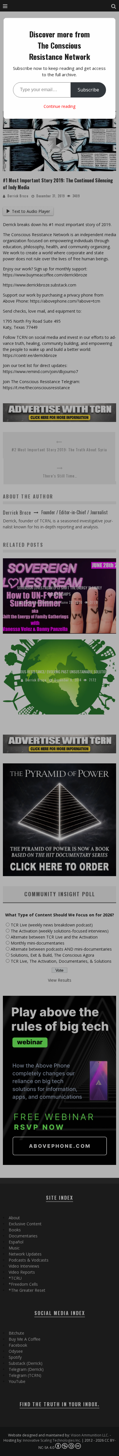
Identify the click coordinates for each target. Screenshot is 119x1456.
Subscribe (88, 90)
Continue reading (59, 106)
